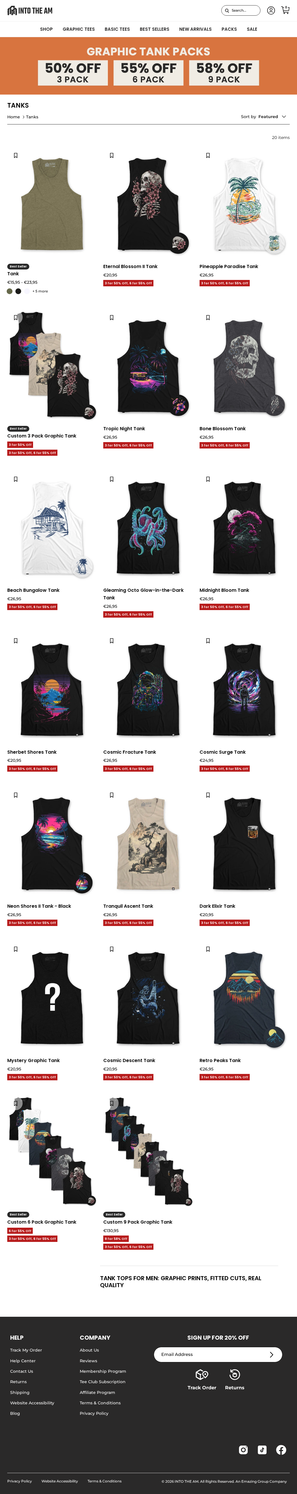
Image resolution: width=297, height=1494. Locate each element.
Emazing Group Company (264, 1481)
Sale (252, 29)
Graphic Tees (79, 29)
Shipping (20, 1392)
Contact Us (21, 1371)
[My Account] (270, 10)
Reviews (88, 1360)
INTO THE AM (186, 1481)
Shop (46, 29)
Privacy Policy (94, 1413)
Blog (15, 1413)
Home (13, 116)
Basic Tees (117, 29)
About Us (89, 1350)
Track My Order (26, 1350)
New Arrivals (195, 29)
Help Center (23, 1360)
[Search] (227, 10)
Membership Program (103, 1371)
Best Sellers (154, 29)
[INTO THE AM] (29, 10)
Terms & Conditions (100, 1403)
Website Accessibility (32, 1403)
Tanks (32, 116)
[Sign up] (271, 1354)
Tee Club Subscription (103, 1381)
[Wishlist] (16, 155)
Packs (229, 29)
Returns (18, 1381)
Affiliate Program (97, 1392)
